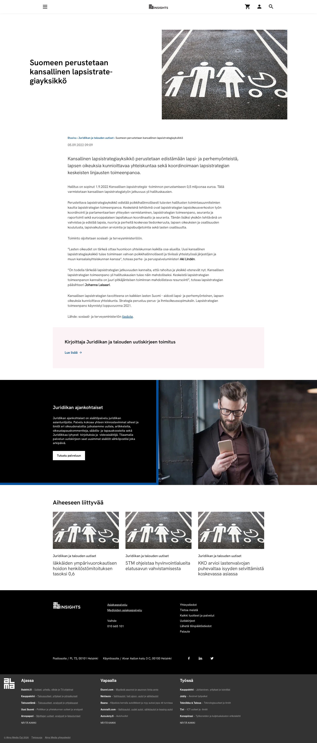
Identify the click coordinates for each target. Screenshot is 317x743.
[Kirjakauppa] (248, 7)
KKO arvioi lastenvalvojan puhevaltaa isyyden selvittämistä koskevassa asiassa (231, 568)
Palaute (185, 631)
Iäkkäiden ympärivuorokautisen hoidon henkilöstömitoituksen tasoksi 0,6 (85, 568)
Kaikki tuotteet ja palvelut (197, 615)
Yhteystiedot (188, 605)
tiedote (127, 316)
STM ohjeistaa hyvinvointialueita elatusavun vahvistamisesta (157, 565)
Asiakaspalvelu (117, 605)
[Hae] (259, 7)
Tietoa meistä (189, 610)
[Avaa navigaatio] (45, 6)
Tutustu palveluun (69, 455)
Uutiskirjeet (187, 621)
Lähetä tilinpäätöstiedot (195, 626)
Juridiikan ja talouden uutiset (96, 138)
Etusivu (72, 138)
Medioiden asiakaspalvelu (124, 610)
